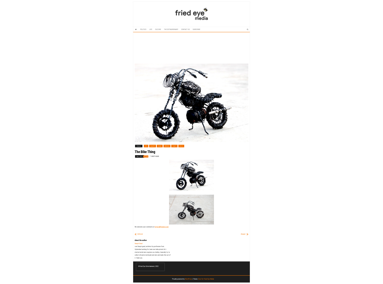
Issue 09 (152, 146)
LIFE (150, 29)
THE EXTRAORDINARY (171, 29)
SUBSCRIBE (196, 29)
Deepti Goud (155, 156)
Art (146, 146)
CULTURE (158, 29)
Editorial (140, 234)
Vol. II (181, 146)
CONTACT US (185, 29)
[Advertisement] (191, 47)
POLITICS (143, 29)
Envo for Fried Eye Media (206, 279)
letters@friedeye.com (162, 227)
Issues (159, 146)
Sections (167, 146)
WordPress (188, 279)
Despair (243, 234)
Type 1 (174, 146)
